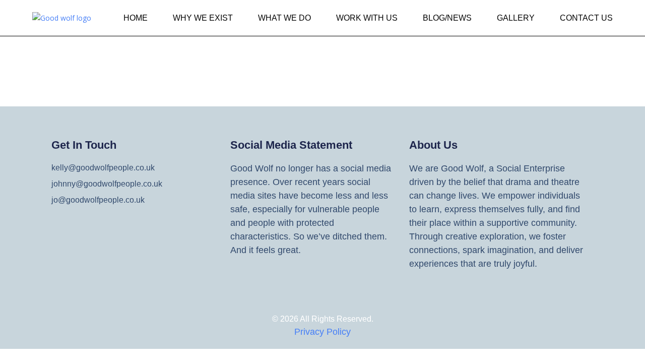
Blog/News (447, 18)
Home (135, 18)
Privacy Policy (322, 332)
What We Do (284, 18)
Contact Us (586, 18)
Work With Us (367, 18)
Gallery (516, 18)
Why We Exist (203, 18)
